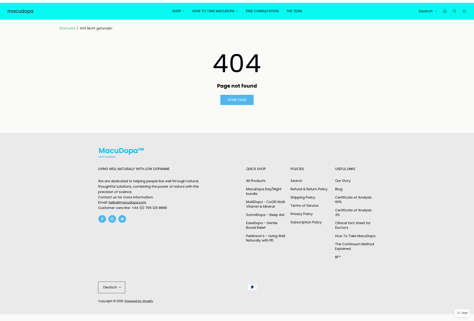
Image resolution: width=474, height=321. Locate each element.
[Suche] (454, 11)
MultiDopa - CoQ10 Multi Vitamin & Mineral (265, 204)
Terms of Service (304, 205)
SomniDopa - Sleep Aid (265, 214)
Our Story (343, 180)
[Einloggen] (445, 11)
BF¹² (338, 257)
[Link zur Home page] (121, 153)
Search (296, 180)
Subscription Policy (306, 222)
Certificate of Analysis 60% (353, 199)
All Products (256, 180)
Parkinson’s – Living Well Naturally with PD (265, 238)
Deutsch (426, 11)
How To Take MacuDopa (355, 236)
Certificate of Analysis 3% (353, 212)
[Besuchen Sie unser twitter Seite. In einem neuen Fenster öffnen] (122, 219)
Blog (338, 189)
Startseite (67, 28)
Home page (237, 99)
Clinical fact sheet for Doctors (353, 225)
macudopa (20, 11)
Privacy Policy (302, 214)
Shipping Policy (303, 197)
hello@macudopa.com (127, 202)
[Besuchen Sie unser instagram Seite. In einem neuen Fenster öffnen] (112, 219)
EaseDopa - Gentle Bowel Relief (261, 225)
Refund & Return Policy (309, 189)
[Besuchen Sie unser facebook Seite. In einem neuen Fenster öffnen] (102, 219)
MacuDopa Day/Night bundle (263, 191)
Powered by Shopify (138, 301)
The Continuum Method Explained (354, 246)
